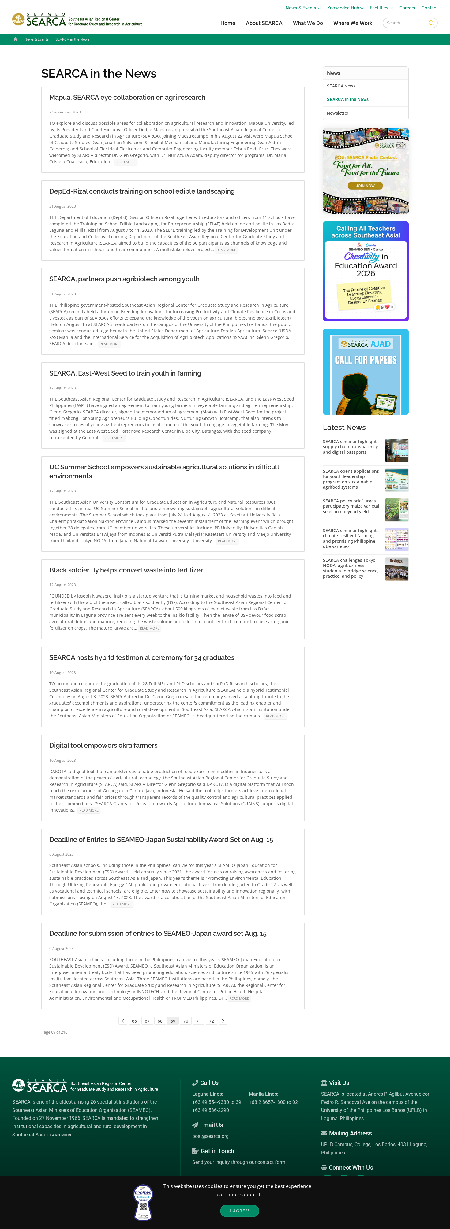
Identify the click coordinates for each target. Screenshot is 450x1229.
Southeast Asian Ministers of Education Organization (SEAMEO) (81, 1110)
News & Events (36, 39)
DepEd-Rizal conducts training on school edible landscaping (142, 191)
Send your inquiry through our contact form (238, 1162)
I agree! (239, 1211)
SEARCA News (341, 85)
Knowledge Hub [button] (343, 8)
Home (227, 23)
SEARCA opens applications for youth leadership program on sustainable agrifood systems (351, 479)
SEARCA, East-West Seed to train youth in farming (125, 373)
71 (198, 1021)
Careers (407, 8)
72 (211, 1021)
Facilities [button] (379, 8)
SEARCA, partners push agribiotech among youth (124, 279)
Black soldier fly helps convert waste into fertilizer (126, 570)
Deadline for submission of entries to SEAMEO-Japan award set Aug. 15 (158, 933)
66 (134, 1021)
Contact (430, 8)
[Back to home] (78, 19)
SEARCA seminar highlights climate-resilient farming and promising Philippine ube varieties (351, 538)
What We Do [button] (308, 23)
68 (160, 1021)
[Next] (223, 1021)
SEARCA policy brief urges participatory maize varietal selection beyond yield (351, 506)
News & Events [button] (301, 8)
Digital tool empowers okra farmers (103, 745)
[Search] (431, 23)
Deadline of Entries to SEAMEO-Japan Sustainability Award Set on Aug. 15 (161, 839)
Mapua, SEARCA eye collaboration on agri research (127, 97)
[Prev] (122, 1021)
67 (147, 1021)
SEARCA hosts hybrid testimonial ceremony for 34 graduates (141, 657)
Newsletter (338, 113)
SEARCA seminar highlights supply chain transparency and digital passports (351, 447)
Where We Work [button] (352, 23)
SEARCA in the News (348, 99)
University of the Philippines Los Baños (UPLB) (371, 1110)
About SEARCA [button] (264, 23)
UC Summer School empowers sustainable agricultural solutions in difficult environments (164, 471)
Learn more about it (237, 1194)
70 (185, 1021)
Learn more (59, 1135)
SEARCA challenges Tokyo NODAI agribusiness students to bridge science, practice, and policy (351, 568)
